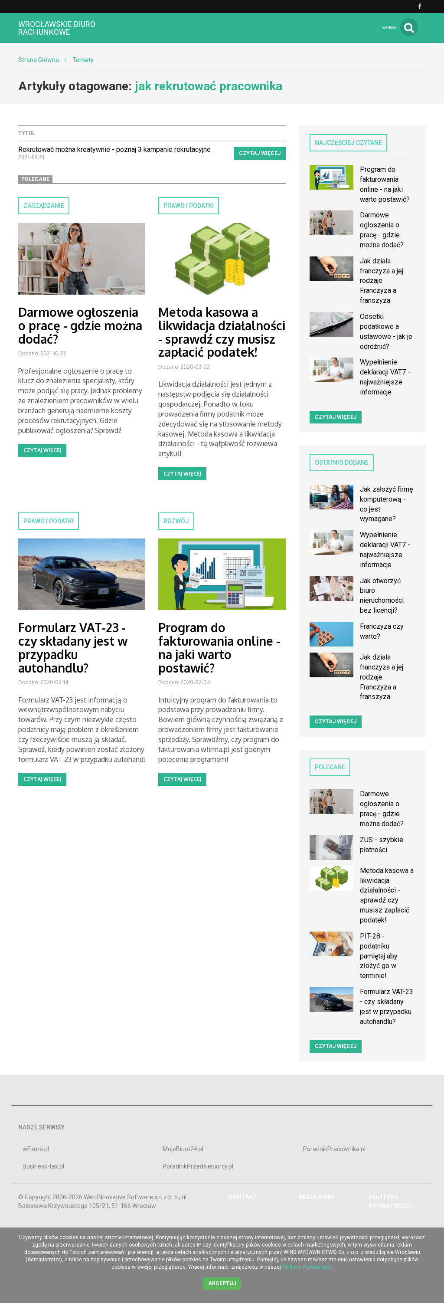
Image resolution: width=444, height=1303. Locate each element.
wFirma (389, 28)
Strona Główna (38, 59)
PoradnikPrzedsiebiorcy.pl (198, 1166)
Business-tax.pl (43, 1166)
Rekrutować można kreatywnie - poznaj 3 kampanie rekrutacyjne (114, 149)
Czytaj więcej (260, 153)
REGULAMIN (316, 1197)
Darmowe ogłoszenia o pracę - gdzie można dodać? (80, 325)
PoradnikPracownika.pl (334, 1148)
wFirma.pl (36, 1148)
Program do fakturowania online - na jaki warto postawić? (219, 647)
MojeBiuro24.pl (183, 1148)
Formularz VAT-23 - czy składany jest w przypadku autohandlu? (72, 647)
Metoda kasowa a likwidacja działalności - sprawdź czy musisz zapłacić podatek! (221, 332)
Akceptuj (222, 1283)
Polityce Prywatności (307, 1267)
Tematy (83, 59)
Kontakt (243, 1197)
